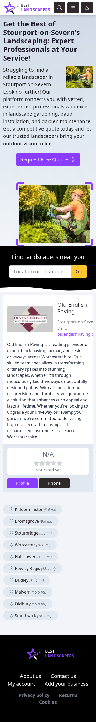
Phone (54, 483)
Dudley (29, 580)
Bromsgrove (33, 521)
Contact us (63, 675)
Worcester (32, 545)
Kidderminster (35, 509)
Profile (22, 483)
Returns (68, 695)
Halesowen (33, 556)
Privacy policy (34, 695)
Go (79, 271)
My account (21, 683)
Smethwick (32, 615)
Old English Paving (72, 308)
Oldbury (30, 604)
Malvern (30, 592)
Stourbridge (33, 533)
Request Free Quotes (45, 159)
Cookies (48, 702)
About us (30, 675)
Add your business (66, 683)
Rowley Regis (35, 568)
